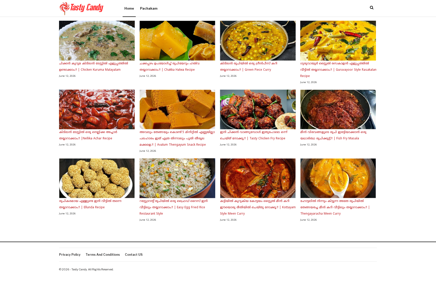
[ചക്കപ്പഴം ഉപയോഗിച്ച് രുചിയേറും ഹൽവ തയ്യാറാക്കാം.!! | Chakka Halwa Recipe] (177, 41)
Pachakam (148, 8)
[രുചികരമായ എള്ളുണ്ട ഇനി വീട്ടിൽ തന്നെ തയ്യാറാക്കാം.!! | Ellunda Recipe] (97, 178)
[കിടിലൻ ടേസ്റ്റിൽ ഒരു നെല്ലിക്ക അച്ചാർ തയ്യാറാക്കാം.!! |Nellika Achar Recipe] (97, 110)
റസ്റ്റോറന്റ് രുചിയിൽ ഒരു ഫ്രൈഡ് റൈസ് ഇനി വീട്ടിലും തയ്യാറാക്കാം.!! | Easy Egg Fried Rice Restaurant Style (174, 207)
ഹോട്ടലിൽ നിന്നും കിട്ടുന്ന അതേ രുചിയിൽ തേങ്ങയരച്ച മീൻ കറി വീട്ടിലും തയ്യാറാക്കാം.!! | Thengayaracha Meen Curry (335, 207)
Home (129, 8)
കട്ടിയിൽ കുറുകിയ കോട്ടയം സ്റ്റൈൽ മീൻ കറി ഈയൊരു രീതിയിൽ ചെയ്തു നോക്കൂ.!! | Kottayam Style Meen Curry (258, 207)
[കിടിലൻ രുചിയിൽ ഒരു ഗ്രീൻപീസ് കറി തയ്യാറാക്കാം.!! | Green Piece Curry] (258, 41)
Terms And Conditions (103, 255)
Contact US (134, 255)
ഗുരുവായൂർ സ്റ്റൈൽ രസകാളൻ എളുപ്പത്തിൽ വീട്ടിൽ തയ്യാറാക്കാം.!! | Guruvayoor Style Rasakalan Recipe (338, 70)
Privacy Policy (69, 255)
